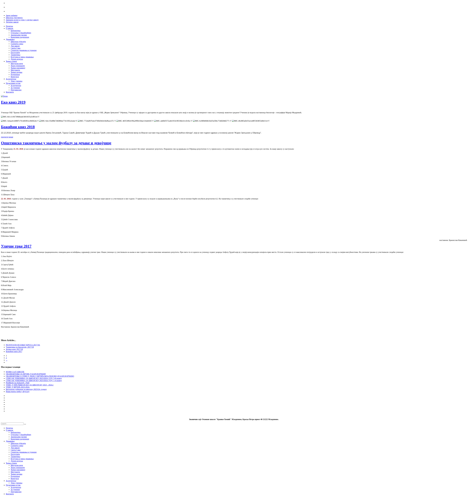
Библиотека (15, 31)
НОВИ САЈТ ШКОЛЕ (15, 372)
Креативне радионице (20, 37)
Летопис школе (12, 22)
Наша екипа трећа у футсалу (17, 391)
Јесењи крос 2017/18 (14, 349)
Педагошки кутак (13, 83)
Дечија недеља (17, 59)
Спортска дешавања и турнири (24, 50)
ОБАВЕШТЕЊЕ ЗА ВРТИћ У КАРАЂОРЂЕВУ (26, 374)
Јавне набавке (11, 15)
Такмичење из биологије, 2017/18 (20, 347)
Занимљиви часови (19, 35)
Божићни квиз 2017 (14, 351)
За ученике (15, 88)
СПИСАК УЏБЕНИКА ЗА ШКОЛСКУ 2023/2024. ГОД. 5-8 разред (34, 378)
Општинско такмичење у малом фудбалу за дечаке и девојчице (56, 143)
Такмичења (15, 55)
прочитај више (7, 137)
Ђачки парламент (18, 68)
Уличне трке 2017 (16, 246)
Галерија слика (17, 44)
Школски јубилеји (18, 42)
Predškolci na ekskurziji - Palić (17, 383)
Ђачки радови (16, 72)
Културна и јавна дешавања (22, 57)
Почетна (9, 26)
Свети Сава (15, 48)
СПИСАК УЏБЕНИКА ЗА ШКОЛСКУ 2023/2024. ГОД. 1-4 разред (34, 380)
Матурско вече (17, 63)
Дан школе (15, 46)
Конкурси (15, 77)
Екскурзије (15, 52)
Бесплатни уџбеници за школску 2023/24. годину (26, 389)
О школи (9, 28)
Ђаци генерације (18, 66)
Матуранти (15, 70)
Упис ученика (16, 81)
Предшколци (16, 90)
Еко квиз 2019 (13, 102)
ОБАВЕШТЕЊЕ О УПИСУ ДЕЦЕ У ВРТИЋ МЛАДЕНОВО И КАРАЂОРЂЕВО (40, 376)
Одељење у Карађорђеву (21, 33)
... (6, 360)
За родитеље (11, 79)
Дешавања (10, 39)
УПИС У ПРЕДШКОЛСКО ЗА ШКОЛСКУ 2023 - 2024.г (30, 385)
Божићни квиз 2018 (18, 127)
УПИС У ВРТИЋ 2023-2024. (18, 387)
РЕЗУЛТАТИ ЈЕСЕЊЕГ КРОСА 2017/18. (23, 345)
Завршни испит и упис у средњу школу (22, 20)
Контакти (10, 92)
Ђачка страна (11, 61)
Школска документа (14, 18)
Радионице (15, 74)
